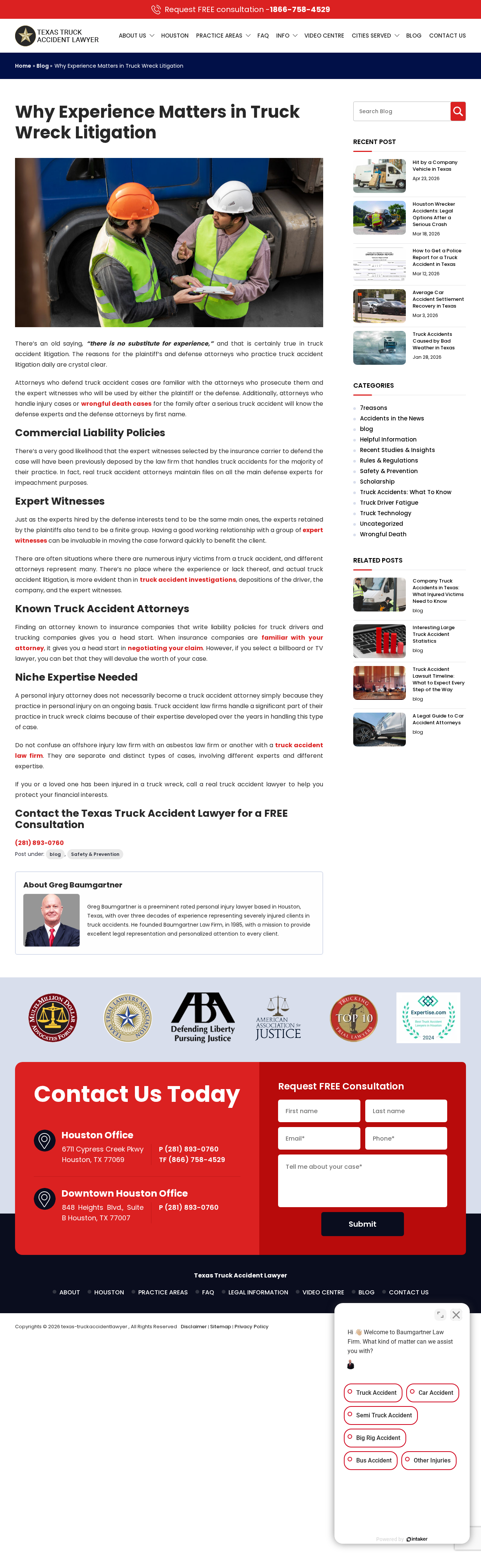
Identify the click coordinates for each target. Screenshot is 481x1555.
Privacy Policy (251, 1326)
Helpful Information (388, 439)
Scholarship (377, 481)
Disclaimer (194, 1326)
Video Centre (324, 35)
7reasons (373, 408)
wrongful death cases (116, 403)
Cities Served (371, 35)
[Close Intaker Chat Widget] (456, 1315)
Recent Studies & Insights (397, 450)
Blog (414, 35)
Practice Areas (219, 35)
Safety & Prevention (95, 854)
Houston (175, 35)
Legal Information (258, 1292)
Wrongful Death (383, 534)
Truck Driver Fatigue (389, 503)
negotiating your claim (165, 648)
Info (282, 35)
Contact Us (447, 35)
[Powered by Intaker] (417, 1539)
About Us (132, 35)
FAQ (263, 35)
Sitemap (220, 1326)
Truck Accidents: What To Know (405, 492)
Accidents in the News (392, 418)
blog (55, 854)
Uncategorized (381, 524)
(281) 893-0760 (39, 843)
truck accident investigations (188, 579)
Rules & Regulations (389, 460)
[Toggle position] (440, 1315)
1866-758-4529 (247, 9)
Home (23, 66)
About (69, 1292)
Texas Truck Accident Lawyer (240, 1275)
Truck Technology (385, 513)
